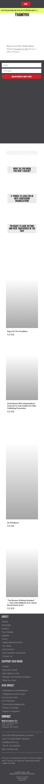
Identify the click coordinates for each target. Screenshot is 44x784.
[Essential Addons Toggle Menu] (40, 4)
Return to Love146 (13, 46)
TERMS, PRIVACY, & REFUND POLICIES (22, 774)
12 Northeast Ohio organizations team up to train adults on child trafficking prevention (21, 406)
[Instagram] (20, 86)
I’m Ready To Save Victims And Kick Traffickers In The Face (22, 228)
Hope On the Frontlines (17, 331)
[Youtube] (25, 86)
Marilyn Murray (28, 46)
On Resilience (13, 523)
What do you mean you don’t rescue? (22, 169)
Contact (6, 716)
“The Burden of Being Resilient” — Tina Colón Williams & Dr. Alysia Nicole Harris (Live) (22, 603)
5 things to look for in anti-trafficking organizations (22, 198)
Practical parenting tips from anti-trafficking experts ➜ (19, 10)
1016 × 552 (11, 52)
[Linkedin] (31, 86)
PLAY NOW (10, 335)
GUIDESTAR (22, 780)
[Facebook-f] (14, 86)
